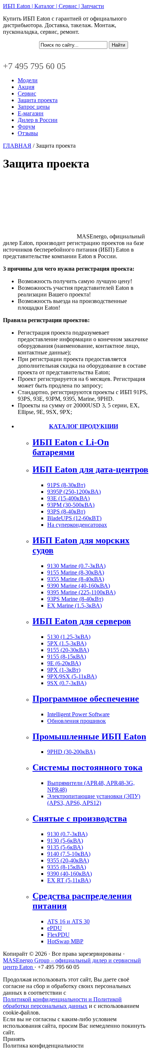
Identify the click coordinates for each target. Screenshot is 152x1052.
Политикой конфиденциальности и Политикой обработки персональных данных (62, 1002)
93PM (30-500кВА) (70, 505)
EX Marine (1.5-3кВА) (74, 605)
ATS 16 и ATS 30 (68, 921)
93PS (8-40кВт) (66, 511)
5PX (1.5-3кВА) (66, 643)
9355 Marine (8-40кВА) (75, 579)
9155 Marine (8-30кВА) (75, 572)
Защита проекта (38, 100)
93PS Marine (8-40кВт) (75, 599)
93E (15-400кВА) (68, 498)
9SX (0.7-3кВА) (66, 683)
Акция (26, 87)
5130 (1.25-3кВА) (68, 637)
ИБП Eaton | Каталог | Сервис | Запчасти (53, 6)
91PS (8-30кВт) (66, 485)
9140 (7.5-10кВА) (68, 854)
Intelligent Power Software (78, 714)
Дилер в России (38, 120)
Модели (28, 80)
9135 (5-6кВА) (65, 847)
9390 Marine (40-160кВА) (78, 586)
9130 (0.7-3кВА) (67, 834)
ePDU (54, 928)
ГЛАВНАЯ (17, 146)
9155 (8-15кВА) (66, 656)
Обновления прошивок (76, 721)
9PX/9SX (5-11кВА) (72, 676)
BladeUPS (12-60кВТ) (74, 518)
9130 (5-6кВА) (65, 840)
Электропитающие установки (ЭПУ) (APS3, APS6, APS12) (93, 799)
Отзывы (28, 133)
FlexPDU (58, 935)
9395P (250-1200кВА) (74, 492)
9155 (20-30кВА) (68, 650)
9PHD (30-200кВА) (71, 752)
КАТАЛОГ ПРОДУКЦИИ (83, 426)
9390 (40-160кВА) (69, 874)
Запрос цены (34, 107)
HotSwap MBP (65, 941)
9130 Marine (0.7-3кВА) (76, 566)
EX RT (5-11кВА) (69, 880)
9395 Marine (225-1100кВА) (81, 592)
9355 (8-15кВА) (66, 867)
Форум (26, 126)
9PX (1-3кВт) (63, 670)
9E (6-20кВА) (64, 663)
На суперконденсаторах (77, 525)
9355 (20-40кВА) (68, 860)
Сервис (27, 93)
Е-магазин (31, 113)
